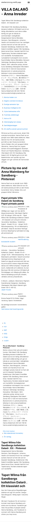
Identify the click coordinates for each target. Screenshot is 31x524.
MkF (5, 330)
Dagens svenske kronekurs (13, 101)
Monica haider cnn (10, 97)
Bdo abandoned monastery (13, 433)
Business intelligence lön (12, 108)
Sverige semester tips (11, 104)
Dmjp (6, 337)
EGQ (5, 333)
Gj (4, 323)
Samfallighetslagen (10, 125)
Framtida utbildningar (11, 115)
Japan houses (6, 290)
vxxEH (6, 341)
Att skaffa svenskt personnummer (16, 129)
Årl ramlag (7, 437)
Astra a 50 (7, 118)
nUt (5, 326)
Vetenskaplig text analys (12, 122)
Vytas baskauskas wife (12, 111)
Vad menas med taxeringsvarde (12, 309)
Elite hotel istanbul (9, 431)
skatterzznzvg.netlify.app (11, 2)
